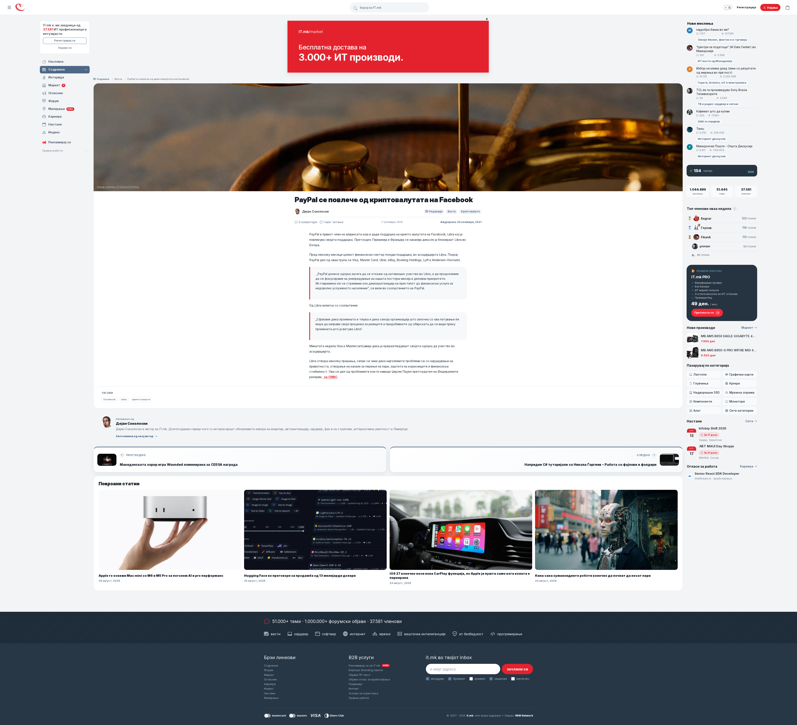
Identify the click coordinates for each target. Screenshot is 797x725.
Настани (269, 693)
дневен (479, 678)
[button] (86, 69)
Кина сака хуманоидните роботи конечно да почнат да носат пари (593, 576)
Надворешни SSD (706, 392)
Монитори (737, 401)
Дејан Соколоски (315, 211)
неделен (500, 678)
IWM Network (524, 715)
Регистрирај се (64, 40)
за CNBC (330, 377)
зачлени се (517, 669)
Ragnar (706, 218)
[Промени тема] (728, 7)
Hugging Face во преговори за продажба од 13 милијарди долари (300, 576)
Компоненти (702, 401)
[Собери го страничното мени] (9, 7)
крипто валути (141, 399)
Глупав (706, 228)
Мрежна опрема (741, 392)
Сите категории (741, 410)
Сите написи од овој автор (134, 436)
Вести (118, 79)
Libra (124, 399)
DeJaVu (693, 255)
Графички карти (741, 374)
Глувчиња (700, 383)
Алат (697, 410)
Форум (268, 670)
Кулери (734, 383)
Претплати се (704, 312)
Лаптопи (700, 374)
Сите (749, 421)
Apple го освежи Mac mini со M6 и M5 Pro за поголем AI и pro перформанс (161, 576)
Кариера (746, 466)
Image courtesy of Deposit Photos (118, 187)
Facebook (109, 399)
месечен (522, 678)
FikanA (706, 237)
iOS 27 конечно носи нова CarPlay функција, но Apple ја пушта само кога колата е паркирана (460, 576)
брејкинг (459, 678)
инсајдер (437, 678)
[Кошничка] (787, 7)
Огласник (270, 679)
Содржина (103, 79)
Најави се (65, 47)
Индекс (269, 688)
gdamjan (704, 246)
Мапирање (271, 697)
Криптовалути (470, 211)
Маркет (747, 327)
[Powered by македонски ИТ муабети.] (19, 7)
